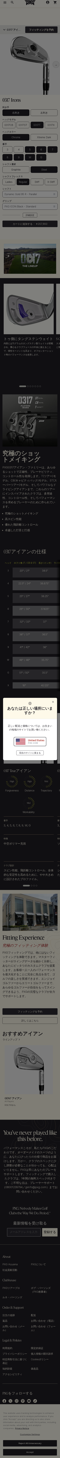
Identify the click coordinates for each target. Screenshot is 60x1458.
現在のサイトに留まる (30, 752)
